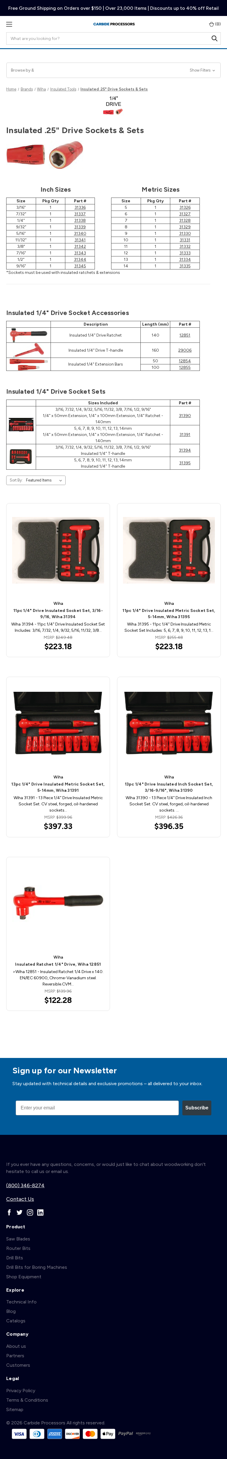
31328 (185, 220)
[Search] (214, 38)
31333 (185, 253)
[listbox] (45, 480)
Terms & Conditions (27, 1400)
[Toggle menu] (9, 24)
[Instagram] (30, 1212)
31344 (80, 259)
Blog (11, 1311)
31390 (185, 415)
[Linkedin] (40, 1212)
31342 (80, 246)
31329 (185, 227)
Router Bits (18, 1248)
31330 (185, 233)
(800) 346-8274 (25, 1185)
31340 (80, 233)
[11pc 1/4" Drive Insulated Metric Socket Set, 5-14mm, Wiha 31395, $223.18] (169, 550)
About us (16, 1346)
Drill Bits (14, 1258)
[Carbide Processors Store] (114, 24)
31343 (80, 253)
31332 (185, 246)
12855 (185, 367)
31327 (185, 213)
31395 (185, 463)
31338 (80, 220)
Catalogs (15, 1321)
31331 (185, 240)
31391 (184, 434)
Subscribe (196, 1107)
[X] (20, 1212)
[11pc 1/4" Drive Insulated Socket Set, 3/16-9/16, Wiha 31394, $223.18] (58, 550)
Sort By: (16, 480)
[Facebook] (9, 1212)
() (217, 24)
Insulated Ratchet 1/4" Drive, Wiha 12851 (58, 964)
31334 (185, 259)
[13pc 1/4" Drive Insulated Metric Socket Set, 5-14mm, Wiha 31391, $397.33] (58, 724)
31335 (185, 266)
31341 (80, 240)
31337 (80, 213)
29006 (185, 350)
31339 (80, 227)
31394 (185, 450)
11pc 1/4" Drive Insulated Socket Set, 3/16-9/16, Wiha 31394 (58, 613)
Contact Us (20, 1199)
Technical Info (21, 1302)
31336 (80, 207)
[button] (113, 70)
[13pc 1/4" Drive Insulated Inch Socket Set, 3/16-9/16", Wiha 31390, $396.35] (169, 724)
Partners (15, 1355)
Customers (18, 1365)
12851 (184, 335)
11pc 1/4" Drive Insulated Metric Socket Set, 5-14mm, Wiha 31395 (168, 613)
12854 (185, 360)
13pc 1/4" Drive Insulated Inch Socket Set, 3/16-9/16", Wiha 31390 (169, 787)
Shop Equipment (23, 1276)
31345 (80, 266)
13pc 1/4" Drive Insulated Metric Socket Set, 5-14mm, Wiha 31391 (58, 787)
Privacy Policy (20, 1390)
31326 (185, 207)
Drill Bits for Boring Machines (36, 1267)
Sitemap (14, 1409)
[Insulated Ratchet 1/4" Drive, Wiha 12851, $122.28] (58, 904)
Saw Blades (18, 1239)
